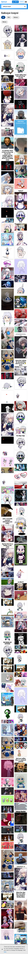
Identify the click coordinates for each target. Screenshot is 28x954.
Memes (4, 22)
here (5, 952)
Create (16, 1)
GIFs (9, 17)
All (3, 17)
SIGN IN (22, 1)
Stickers (16, 17)
